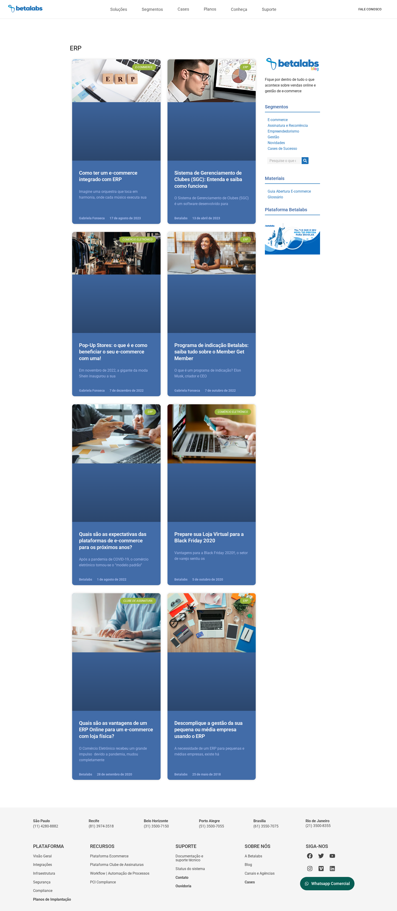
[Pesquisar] (305, 160)
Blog (248, 864)
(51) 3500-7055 (211, 826)
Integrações (42, 864)
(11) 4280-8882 (45, 826)
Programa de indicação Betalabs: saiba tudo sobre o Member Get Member (211, 351)
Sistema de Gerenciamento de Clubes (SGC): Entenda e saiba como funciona (208, 179)
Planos (210, 9)
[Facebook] (310, 856)
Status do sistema (190, 869)
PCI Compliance (103, 882)
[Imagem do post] (116, 109)
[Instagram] (310, 869)
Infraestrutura (44, 873)
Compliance (42, 890)
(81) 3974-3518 (101, 826)
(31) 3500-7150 (156, 826)
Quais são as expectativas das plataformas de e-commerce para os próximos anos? (112, 540)
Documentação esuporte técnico (189, 858)
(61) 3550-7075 (265, 826)
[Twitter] (321, 856)
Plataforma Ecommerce (109, 856)
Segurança (42, 882)
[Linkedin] (332, 869)
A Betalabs (253, 856)
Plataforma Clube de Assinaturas (117, 864)
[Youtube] (332, 856)
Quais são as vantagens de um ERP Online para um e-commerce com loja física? (116, 729)
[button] (292, 239)
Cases (183, 9)
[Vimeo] (321, 869)
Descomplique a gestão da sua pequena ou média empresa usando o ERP (208, 729)
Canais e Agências (260, 873)
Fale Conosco (370, 9)
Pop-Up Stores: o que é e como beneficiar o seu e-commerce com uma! (113, 351)
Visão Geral (42, 856)
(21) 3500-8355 (318, 826)
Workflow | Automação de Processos (119, 873)
